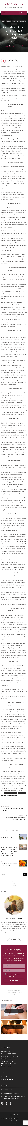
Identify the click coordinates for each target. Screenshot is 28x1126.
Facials (14, 1011)
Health (9, 21)
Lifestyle (15, 21)
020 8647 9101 (8, 1090)
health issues (22, 793)
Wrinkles (14, 24)
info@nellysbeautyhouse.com (11, 1093)
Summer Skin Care (6, 837)
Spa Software (14, 883)
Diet (3, 21)
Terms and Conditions (7, 1079)
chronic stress (13, 793)
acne (6, 793)
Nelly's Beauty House (14, 4)
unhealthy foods (11, 795)
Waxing (14, 1027)
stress (3, 795)
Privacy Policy (5, 1077)
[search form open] (24, 12)
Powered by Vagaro (12, 882)
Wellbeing (23, 21)
